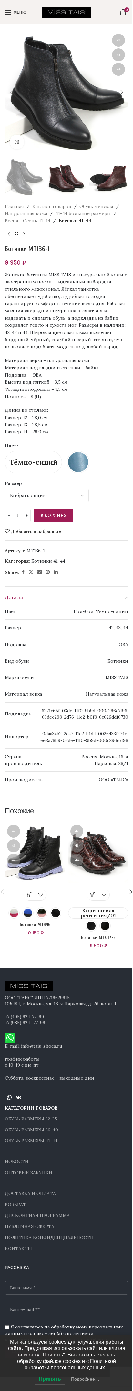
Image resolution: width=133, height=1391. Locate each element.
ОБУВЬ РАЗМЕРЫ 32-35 (31, 1119)
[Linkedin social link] (56, 572)
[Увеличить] (17, 142)
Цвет (10, 446)
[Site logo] (66, 12)
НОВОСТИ (16, 1161)
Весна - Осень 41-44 (27, 220)
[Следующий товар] (24, 235)
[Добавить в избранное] (40, 894)
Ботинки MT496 (35, 924)
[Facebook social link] (23, 572)
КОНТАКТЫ (18, 1248)
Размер (13, 483)
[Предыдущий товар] (9, 235)
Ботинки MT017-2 (98, 937)
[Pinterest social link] (48, 572)
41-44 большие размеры (83, 213)
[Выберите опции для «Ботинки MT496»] (29, 894)
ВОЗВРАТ (15, 1204)
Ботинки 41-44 (75, 220)
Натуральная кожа (26, 213)
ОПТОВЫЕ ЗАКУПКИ (28, 1173)
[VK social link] (19, 1097)
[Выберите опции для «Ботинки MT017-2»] (92, 894)
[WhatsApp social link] (9, 1097)
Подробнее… (85, 1379)
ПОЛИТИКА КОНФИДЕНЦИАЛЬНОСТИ (49, 1237)
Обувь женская (96, 206)
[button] (11, 92)
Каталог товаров (51, 206)
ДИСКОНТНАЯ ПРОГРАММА (37, 1215)
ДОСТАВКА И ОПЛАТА (30, 1193)
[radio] (33, 462)
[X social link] (31, 572)
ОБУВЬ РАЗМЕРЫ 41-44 (31, 1141)
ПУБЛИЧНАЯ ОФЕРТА (29, 1226)
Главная (14, 206)
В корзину (53, 515)
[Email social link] (39, 572)
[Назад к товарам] (16, 235)
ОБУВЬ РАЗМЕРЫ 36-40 (31, 1130)
